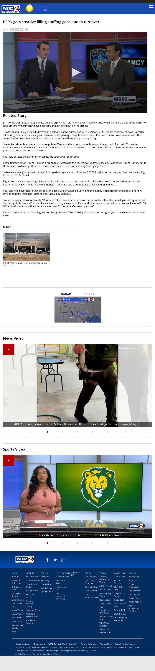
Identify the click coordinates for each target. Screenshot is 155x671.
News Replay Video (105, 594)
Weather (30, 573)
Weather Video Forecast (106, 618)
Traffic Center (91, 590)
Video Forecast (33, 580)
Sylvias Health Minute (18, 626)
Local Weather (32, 576)
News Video (17, 613)
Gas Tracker (90, 576)
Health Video (105, 589)
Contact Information (134, 585)
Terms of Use (105, 644)
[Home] (11, 9)
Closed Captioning (23, 644)
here (6, 215)
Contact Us (73, 644)
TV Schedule (134, 594)
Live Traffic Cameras (89, 581)
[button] (75, 72)
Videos (102, 573)
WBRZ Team (134, 598)
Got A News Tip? (17, 605)
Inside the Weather (30, 621)
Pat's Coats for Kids (120, 605)
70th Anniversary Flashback (134, 608)
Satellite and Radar (32, 585)
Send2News (17, 621)
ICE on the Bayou (60, 581)
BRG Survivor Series (17, 588)
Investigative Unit (61, 588)
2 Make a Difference (16, 581)
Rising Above (32, 590)
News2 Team (17, 610)
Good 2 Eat (119, 599)
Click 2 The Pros (119, 588)
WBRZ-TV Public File (56, 644)
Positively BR (119, 610)
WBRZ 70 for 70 (135, 602)
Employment (134, 590)
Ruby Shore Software (51, 654)
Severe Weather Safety (30, 604)
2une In (15, 576)
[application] (75, 72)
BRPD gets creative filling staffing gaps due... (25, 262)
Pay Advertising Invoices (125, 644)
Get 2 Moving (17, 599)
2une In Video (105, 585)
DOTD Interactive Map (92, 595)
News (14, 573)
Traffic (88, 573)
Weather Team (33, 610)
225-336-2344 (134, 647)
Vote (14, 631)
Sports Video (47, 591)
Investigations (62, 573)
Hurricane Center (30, 595)
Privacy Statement (88, 644)
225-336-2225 (76, 647)
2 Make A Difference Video (104, 579)
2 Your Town (119, 576)
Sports (44, 573)
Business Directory (118, 581)
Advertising (134, 576)
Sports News (47, 584)
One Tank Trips (92, 587)
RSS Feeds (16, 617)
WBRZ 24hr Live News (104, 624)
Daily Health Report (17, 594)
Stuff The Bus (120, 613)
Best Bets (45, 576)
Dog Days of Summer (119, 594)
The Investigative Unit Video (61, 596)
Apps (131, 580)
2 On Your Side (62, 576)
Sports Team (46, 588)
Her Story (45, 580)
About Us (133, 573)
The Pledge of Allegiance (120, 619)
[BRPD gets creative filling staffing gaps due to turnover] (26, 247)
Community (119, 573)
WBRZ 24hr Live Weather (32, 615)
